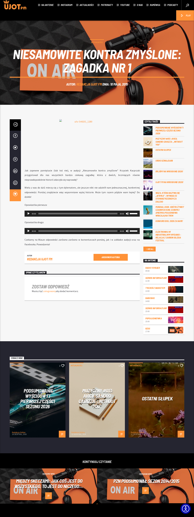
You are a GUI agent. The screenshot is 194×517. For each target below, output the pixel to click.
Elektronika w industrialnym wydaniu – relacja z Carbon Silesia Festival (168, 236)
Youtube (125, 4)
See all (150, 249)
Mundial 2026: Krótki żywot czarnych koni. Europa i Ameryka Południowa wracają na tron (170, 211)
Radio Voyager (152, 267)
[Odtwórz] (28, 213)
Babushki (150, 298)
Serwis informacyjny (156, 277)
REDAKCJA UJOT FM (89, 84)
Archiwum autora (111, 257)
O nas (140, 4)
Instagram (66, 4)
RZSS (147, 328)
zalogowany (49, 291)
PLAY (188, 15)
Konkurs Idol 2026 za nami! (169, 221)
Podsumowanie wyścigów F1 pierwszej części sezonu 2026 (169, 130)
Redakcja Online (18, 432)
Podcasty (172, 4)
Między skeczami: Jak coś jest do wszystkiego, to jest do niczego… (48, 483)
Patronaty (107, 4)
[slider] (134, 213)
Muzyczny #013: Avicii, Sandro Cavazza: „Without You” (169, 141)
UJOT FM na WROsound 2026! (169, 182)
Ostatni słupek (163, 149)
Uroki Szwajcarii (164, 160)
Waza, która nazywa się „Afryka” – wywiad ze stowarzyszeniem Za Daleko (168, 197)
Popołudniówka (153, 318)
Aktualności (87, 4)
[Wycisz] (127, 213)
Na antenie (47, 4)
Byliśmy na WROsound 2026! (169, 171)
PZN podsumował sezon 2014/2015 (146, 481)
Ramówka (155, 4)
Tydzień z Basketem (155, 287)
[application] (82, 214)
